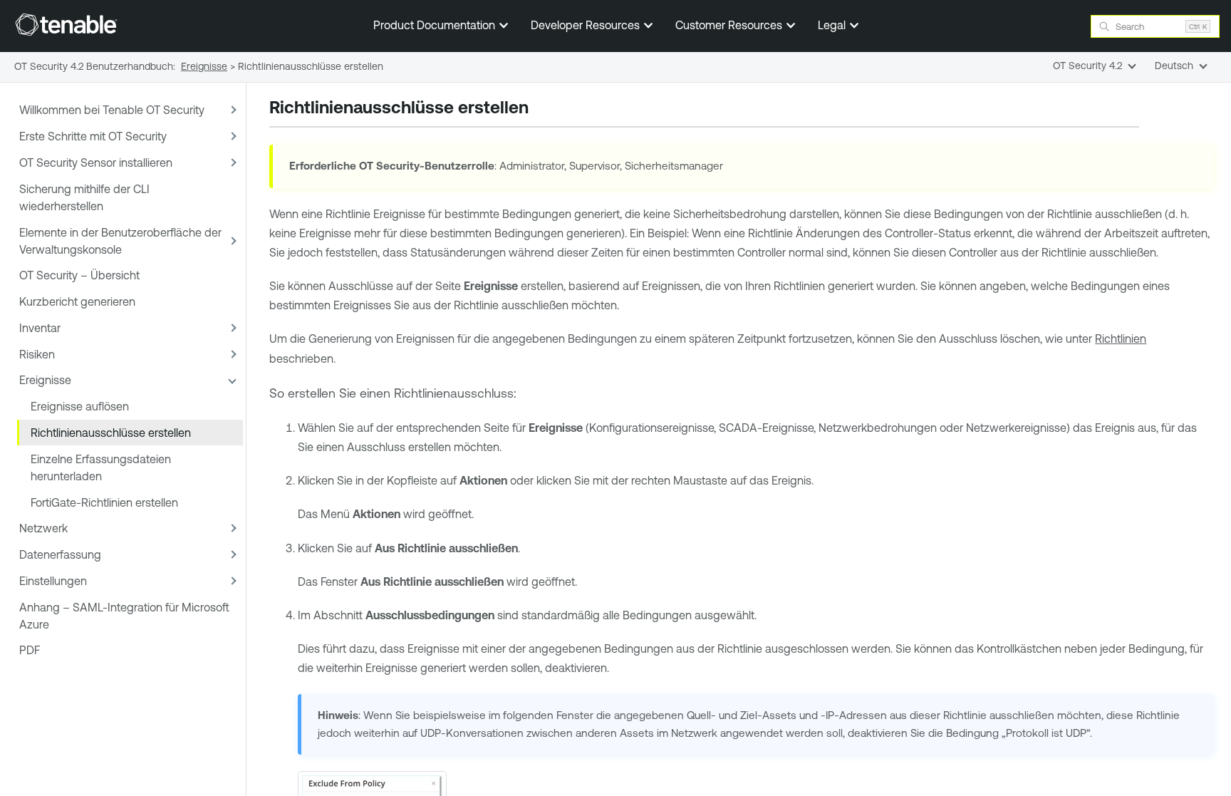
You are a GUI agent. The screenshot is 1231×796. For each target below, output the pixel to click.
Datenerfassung (60, 554)
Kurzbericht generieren (77, 301)
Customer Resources (730, 25)
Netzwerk (43, 528)
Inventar (40, 327)
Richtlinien (1120, 338)
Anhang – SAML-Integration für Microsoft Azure (124, 616)
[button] (231, 110)
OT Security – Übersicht (79, 275)
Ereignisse (45, 379)
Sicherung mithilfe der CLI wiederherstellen (84, 197)
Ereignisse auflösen (80, 406)
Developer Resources (587, 25)
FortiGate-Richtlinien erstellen (104, 502)
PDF (29, 649)
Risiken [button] (37, 354)
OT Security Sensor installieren (95, 162)
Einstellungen (53, 580)
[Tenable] (66, 24)
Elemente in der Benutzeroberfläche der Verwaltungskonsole (120, 241)
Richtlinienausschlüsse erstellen (111, 432)
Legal (833, 25)
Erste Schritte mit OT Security (93, 136)
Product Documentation (435, 25)
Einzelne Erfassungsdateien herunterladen (101, 467)
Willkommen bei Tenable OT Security (111, 109)
